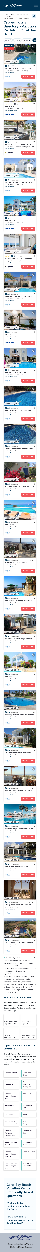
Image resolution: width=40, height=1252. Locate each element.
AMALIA (8, 334)
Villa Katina (9, 524)
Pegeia (12, 72)
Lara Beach (9, 1115)
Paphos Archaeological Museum (10, 1154)
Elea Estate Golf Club (28, 1132)
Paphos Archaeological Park (10, 1096)
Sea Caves (13, 833)
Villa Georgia (10, 220)
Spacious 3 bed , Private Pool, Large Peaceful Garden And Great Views (20, 487)
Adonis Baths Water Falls (28, 1143)
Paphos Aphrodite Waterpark (27, 1084)
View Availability (28, 76)
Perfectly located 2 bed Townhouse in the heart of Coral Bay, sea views (20, 715)
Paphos (7, 72)
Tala (11, 947)
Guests (26, 40)
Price (16, 40)
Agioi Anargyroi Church (11, 1143)
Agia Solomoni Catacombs (28, 1164)
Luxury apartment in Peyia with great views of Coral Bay (18, 906)
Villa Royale (9, 106)
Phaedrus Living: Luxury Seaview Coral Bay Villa (18, 259)
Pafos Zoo (27, 1115)
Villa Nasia (9, 676)
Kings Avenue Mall (28, 1106)
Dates (7, 40)
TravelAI (30, 1244)
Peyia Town (13, 110)
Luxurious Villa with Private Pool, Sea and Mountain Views (18, 753)
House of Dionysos (26, 1122)
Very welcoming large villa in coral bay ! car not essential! (19, 145)
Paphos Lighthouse (9, 1083)
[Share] (34, 16)
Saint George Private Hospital (11, 1122)
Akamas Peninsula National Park (10, 1133)
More (35, 40)
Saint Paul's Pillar (29, 1152)
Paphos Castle (28, 1094)
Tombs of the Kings (27, 1074)
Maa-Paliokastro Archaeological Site (11, 1165)
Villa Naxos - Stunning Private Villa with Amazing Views (19, 601)
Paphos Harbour (11, 1073)
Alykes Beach (10, 1105)
